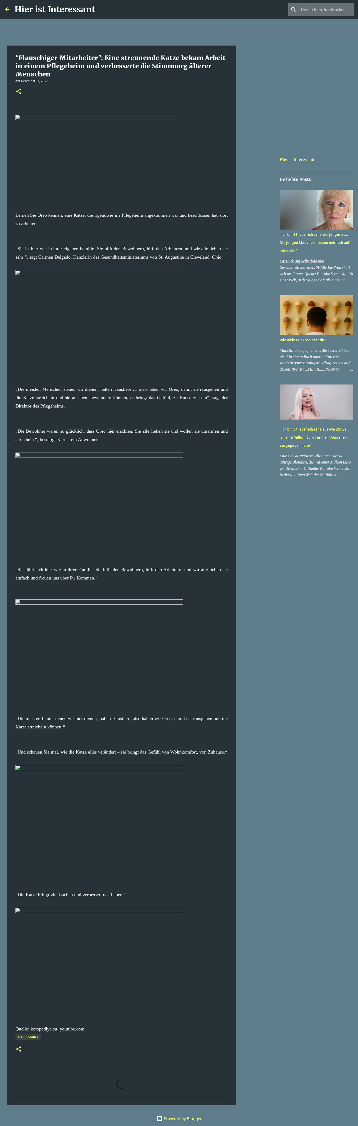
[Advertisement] (263, 226)
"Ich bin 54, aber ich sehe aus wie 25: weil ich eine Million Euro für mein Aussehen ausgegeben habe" (314, 437)
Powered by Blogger (182, 1118)
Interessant (28, 1037)
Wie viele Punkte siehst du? (303, 340)
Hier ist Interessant (55, 9)
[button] (18, 91)
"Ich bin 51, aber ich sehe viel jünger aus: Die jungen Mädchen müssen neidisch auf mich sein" (315, 242)
